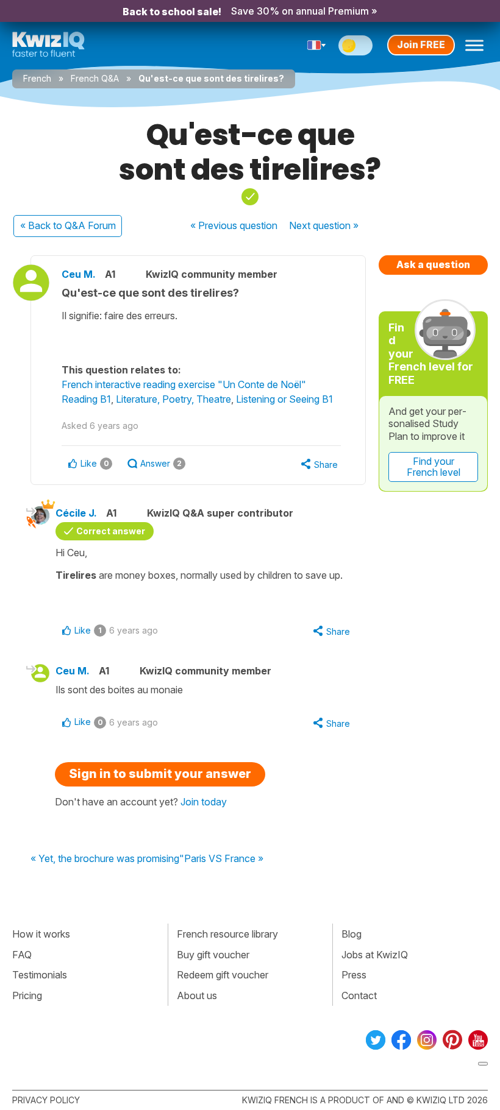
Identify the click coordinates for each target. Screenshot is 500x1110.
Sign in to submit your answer (160, 773)
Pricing (27, 995)
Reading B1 (86, 399)
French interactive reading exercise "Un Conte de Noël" (184, 384)
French (37, 78)
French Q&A (95, 78)
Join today (203, 802)
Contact (359, 995)
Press (353, 975)
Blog (351, 934)
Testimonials (39, 975)
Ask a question (433, 264)
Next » (324, 225)
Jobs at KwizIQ (374, 955)
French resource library (227, 934)
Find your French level (433, 466)
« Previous (233, 225)
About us (197, 995)
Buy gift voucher (213, 955)
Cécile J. (76, 513)
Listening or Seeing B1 (284, 399)
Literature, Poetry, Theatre (173, 399)
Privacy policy (46, 1100)
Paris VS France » (223, 859)
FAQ (22, 955)
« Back (68, 225)
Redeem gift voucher (222, 975)
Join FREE (421, 44)
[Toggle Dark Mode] (355, 45)
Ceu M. (79, 274)
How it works (41, 934)
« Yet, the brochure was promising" (107, 859)
